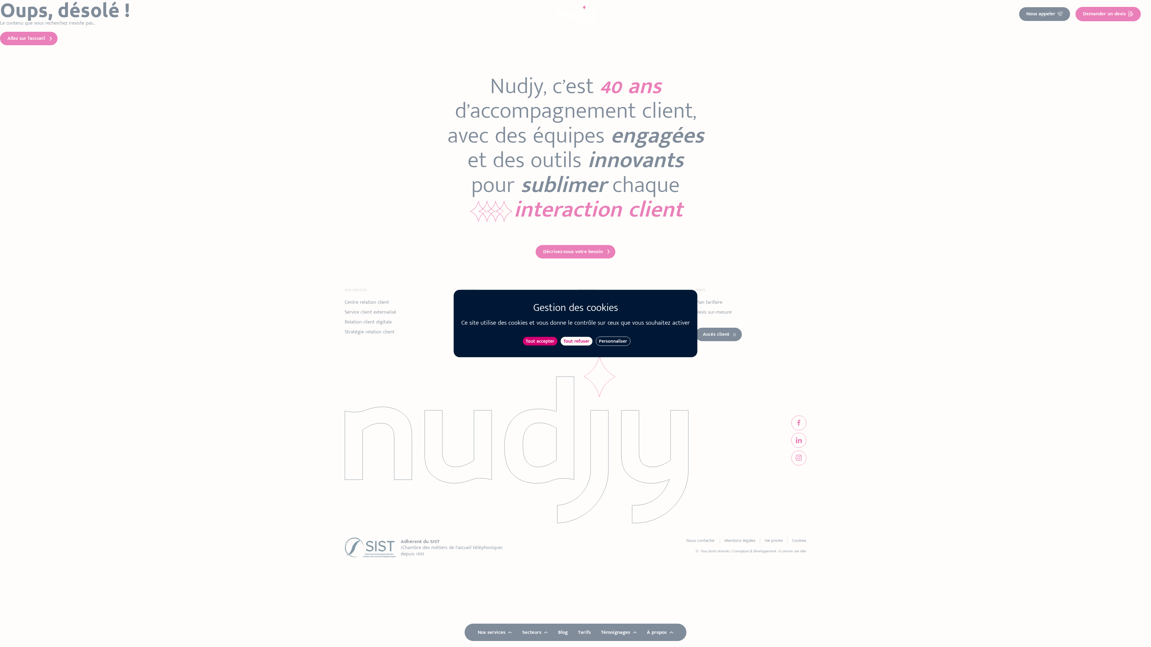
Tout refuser (576, 341)
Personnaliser (613, 341)
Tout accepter (540, 341)
